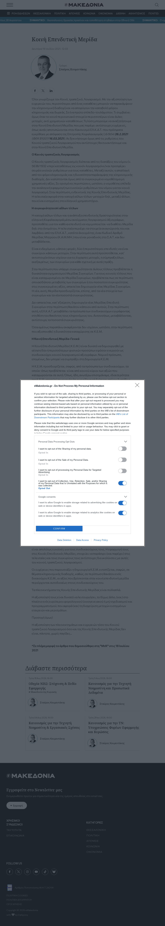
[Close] (138, 386)
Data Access (82, 540)
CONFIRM (59, 528)
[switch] (122, 448)
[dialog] (82, 463)
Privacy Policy (101, 540)
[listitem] (82, 441)
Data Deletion (64, 540)
